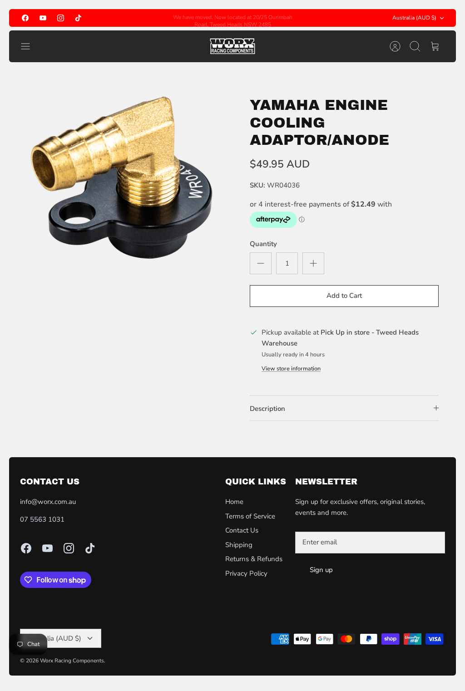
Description (267, 408)
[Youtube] (43, 18)
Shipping (238, 544)
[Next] (300, 18)
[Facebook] (25, 18)
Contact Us (241, 530)
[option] (120, 183)
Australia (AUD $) (414, 17)
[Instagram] (60, 18)
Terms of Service (250, 516)
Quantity (263, 243)
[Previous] (164, 18)
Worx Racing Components (72, 660)
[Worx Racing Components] (232, 46)
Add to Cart (344, 295)
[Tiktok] (78, 18)
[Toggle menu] (30, 46)
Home (234, 501)
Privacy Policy (246, 573)
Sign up (321, 569)
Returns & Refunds (253, 558)
